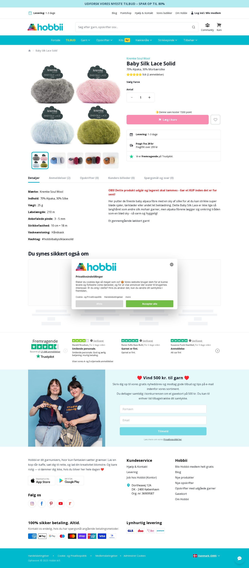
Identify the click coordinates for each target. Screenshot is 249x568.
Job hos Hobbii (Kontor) (142, 477)
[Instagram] (32, 504)
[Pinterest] (51, 504)
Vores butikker (164, 13)
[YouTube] (61, 504)
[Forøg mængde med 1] (149, 97)
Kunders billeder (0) (121, 178)
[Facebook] (42, 504)
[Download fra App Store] (41, 480)
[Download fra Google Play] (70, 480)
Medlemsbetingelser (106, 555)
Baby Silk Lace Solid (46, 50)
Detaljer (33, 178)
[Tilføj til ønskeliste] (215, 119)
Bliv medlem (213, 13)
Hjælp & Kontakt (144, 13)
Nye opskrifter (184, 483)
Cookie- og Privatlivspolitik (72, 555)
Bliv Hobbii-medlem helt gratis (194, 467)
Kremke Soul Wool (138, 58)
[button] (219, 27)
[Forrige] (32, 103)
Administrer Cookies (135, 555)
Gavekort (181, 494)
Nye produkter (184, 477)
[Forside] (29, 50)
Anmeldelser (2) (59, 178)
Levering (132, 472)
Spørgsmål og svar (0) (159, 178)
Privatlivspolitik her (173, 439)
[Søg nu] (193, 27)
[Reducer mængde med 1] (132, 97)
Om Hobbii (181, 13)
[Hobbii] (45, 27)
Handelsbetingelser (38, 555)
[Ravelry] (70, 504)
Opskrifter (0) (89, 178)
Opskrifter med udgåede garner (195, 488)
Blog (114, 13)
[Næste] (117, 103)
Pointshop (125, 13)
